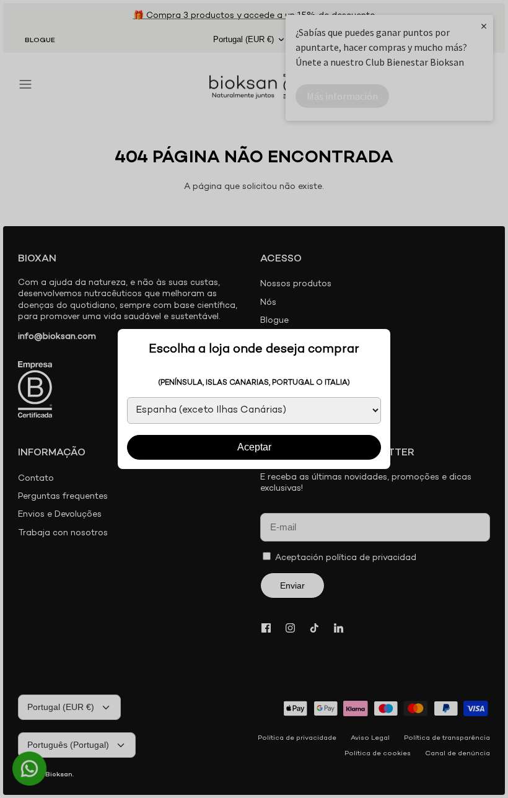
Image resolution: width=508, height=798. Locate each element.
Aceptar (254, 447)
